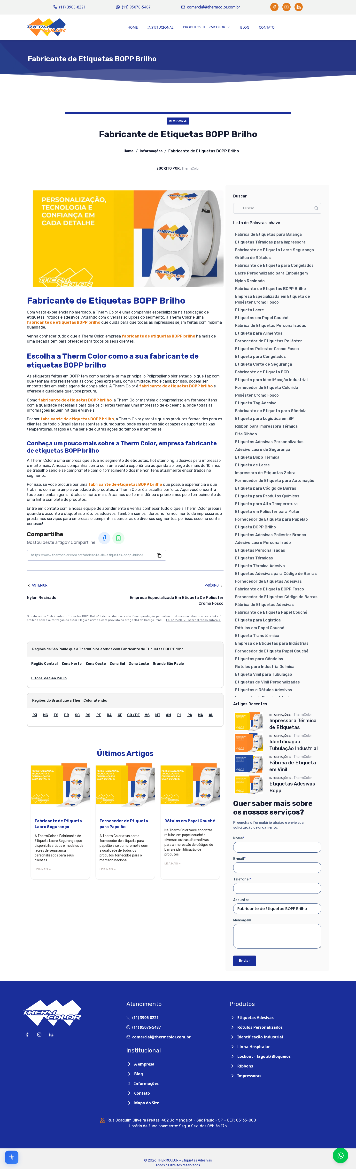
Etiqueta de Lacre (252, 465)
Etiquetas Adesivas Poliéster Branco (270, 535)
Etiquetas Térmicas (254, 558)
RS (87, 715)
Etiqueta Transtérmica (257, 635)
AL (211, 715)
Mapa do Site (146, 1103)
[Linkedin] (298, 7)
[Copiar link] (159, 555)
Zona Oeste (95, 664)
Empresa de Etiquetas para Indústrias (272, 643)
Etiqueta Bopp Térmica (257, 457)
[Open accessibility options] (11, 1157)
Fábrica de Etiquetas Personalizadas (270, 325)
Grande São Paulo (168, 664)
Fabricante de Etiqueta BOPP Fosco (269, 589)
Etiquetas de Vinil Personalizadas (267, 682)
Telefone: (242, 879)
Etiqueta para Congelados (260, 356)
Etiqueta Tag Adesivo (256, 403)
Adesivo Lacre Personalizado (263, 542)
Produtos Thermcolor (204, 27)
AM (168, 715)
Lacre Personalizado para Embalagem (271, 273)
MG (45, 715)
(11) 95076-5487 (136, 7)
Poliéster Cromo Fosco (257, 395)
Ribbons (245, 1066)
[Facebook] (274, 7)
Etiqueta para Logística (258, 620)
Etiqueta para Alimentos (258, 333)
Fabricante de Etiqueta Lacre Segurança (274, 250)
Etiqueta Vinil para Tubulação (263, 674)
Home (133, 27)
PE (98, 715)
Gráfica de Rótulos (253, 257)
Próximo (212, 585)
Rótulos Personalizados (260, 1027)
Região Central (44, 664)
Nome (238, 838)
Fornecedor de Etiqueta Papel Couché (272, 651)
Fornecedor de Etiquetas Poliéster (268, 341)
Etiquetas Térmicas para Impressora (270, 242)
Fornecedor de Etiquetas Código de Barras (276, 597)
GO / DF (133, 715)
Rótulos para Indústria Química (264, 666)
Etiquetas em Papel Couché (261, 317)
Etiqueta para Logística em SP (264, 418)
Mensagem (242, 920)
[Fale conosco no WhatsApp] (340, 1155)
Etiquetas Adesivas (255, 1017)
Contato (267, 27)
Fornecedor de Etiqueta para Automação (274, 480)
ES (56, 715)
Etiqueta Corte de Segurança (263, 364)
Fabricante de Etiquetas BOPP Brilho (270, 288)
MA (200, 715)
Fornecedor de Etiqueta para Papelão (271, 519)
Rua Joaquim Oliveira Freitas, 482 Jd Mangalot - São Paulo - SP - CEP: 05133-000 (182, 1120)
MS (147, 715)
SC (77, 715)
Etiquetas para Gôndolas (259, 659)
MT (157, 715)
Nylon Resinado (250, 281)
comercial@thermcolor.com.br (213, 7)
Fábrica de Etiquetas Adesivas (264, 604)
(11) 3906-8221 (72, 7)
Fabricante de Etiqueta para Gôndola (271, 410)
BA (109, 715)
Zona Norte (72, 664)
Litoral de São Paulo (49, 678)
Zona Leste (139, 664)
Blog (244, 27)
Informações (151, 151)
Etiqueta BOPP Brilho (255, 527)
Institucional (160, 27)
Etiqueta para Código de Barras (265, 488)
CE (120, 715)
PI (179, 715)
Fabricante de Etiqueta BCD (262, 372)
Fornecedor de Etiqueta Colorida (266, 387)
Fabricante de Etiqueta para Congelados (274, 265)
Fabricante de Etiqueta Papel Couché (271, 612)
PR (66, 715)
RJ (34, 715)
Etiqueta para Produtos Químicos (267, 496)
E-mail (239, 859)
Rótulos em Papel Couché (259, 628)
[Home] (46, 27)
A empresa (144, 1064)
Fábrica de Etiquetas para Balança (268, 234)
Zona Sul (117, 664)
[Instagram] (286, 7)
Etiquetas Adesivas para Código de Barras (276, 573)
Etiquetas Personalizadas (260, 550)
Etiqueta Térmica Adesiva (260, 566)
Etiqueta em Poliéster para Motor (267, 511)
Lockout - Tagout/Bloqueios (264, 1056)
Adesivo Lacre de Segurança (262, 449)
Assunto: (241, 900)
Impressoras (249, 1075)
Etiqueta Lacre (249, 310)
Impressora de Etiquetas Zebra (265, 473)
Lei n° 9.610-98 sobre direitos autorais (193, 620)
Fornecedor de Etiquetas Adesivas (268, 581)
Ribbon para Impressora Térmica (266, 426)
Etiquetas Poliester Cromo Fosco (267, 348)
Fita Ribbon (246, 434)
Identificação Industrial (260, 1037)
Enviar (244, 961)
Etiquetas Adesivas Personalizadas (269, 441)
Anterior (39, 585)
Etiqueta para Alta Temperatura (266, 504)
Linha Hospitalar (253, 1046)
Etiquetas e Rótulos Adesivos (263, 690)
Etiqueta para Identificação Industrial (271, 379)
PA (189, 715)
